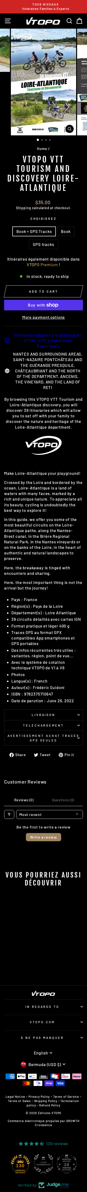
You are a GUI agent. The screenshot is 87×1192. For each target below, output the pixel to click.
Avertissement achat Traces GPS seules (43, 738)
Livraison (44, 715)
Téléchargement (43, 725)
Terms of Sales (19, 1101)
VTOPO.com (42, 1022)
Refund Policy (49, 1105)
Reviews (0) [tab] (24, 800)
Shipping (23, 208)
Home (42, 148)
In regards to (42, 1007)
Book (65, 231)
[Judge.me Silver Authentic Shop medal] (43, 1163)
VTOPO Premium (42, 264)
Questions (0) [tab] (63, 800)
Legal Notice (15, 1096)
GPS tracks (43, 244)
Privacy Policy (39, 1096)
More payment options (43, 317)
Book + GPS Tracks (34, 231)
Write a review (43, 837)
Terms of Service (66, 1096)
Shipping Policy (45, 1101)
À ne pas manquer (42, 1038)
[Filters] (9, 814)
